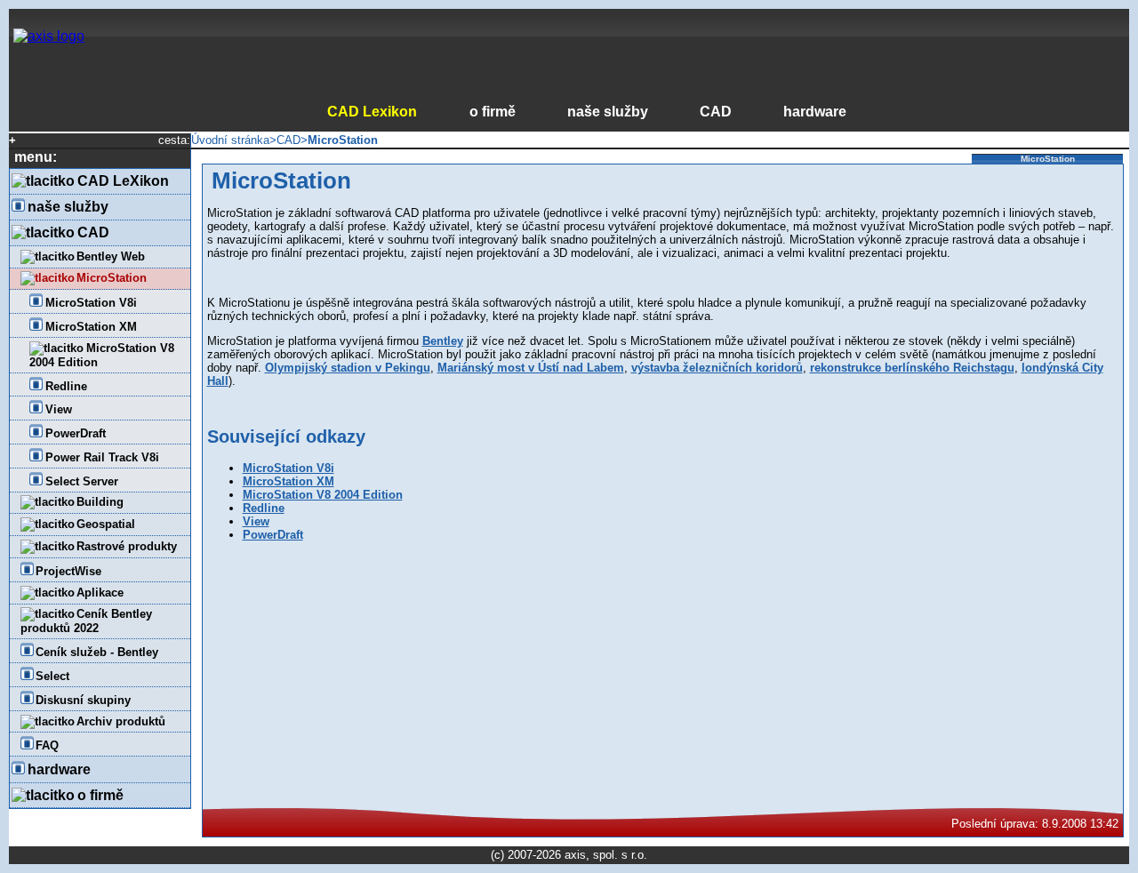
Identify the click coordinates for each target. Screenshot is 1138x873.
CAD (716, 111)
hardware (814, 111)
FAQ (47, 745)
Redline (66, 386)
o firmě (492, 111)
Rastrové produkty (126, 546)
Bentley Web (110, 256)
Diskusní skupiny (83, 700)
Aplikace (100, 592)
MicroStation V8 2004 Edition (101, 355)
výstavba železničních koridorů (717, 367)
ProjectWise (68, 571)
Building (100, 502)
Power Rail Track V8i (102, 457)
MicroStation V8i (91, 302)
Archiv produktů (120, 721)
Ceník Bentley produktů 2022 (86, 621)
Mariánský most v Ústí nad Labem (530, 367)
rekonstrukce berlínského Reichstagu (912, 367)
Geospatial (105, 524)
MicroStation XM (91, 326)
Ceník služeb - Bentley (97, 652)
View (58, 409)
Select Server (81, 481)
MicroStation (111, 277)
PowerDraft (75, 433)
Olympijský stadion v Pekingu (347, 367)
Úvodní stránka (230, 140)
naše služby (607, 111)
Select (52, 676)
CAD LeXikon (123, 180)
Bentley (442, 341)
